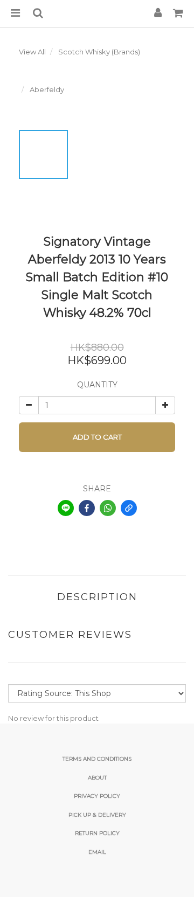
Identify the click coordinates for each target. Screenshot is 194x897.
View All (32, 51)
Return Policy (97, 833)
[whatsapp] (108, 508)
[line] (66, 508)
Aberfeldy (47, 89)
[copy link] (129, 508)
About (97, 777)
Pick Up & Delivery (97, 814)
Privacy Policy (97, 795)
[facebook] (87, 508)
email (97, 852)
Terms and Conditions (97, 758)
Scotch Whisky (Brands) (99, 51)
